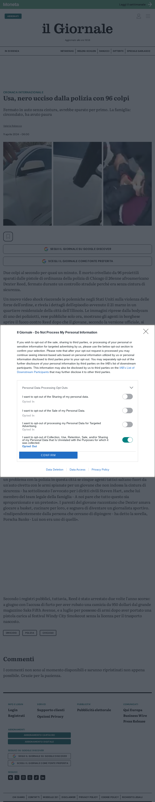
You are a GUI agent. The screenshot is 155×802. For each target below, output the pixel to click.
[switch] (127, 396)
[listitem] (77, 388)
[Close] (147, 333)
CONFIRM (48, 455)
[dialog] (77, 401)
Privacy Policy (100, 469)
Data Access (77, 469)
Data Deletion (54, 469)
